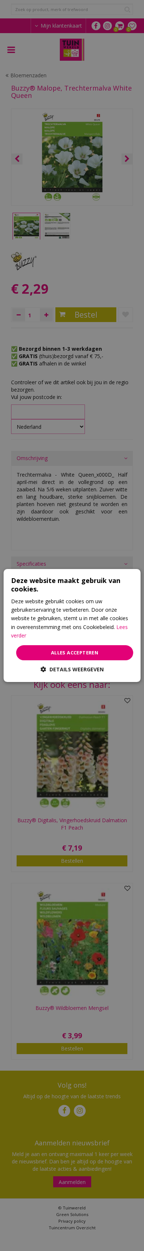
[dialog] (72, 625)
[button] (72, 669)
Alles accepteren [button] (74, 652)
